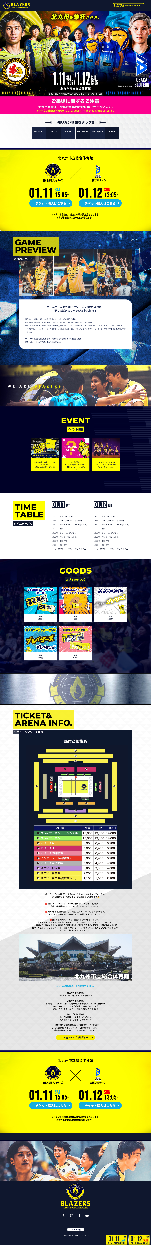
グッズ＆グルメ (97, 134)
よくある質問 (75, 1229)
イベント (68, 134)
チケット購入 (39, 134)
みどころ (53, 134)
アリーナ (112, 134)
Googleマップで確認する (78, 1037)
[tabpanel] (45, 454)
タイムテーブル (83, 134)
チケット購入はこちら (53, 203)
